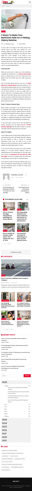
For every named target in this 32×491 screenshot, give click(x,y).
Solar (3, 275)
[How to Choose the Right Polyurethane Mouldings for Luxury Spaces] (9, 206)
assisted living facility (25, 74)
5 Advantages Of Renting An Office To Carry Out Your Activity (9, 190)
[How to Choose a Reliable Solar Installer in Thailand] (16, 267)
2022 (4, 430)
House (3, 31)
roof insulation (5, 467)
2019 (4, 440)
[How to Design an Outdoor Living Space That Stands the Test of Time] (9, 227)
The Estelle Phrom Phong (17, 467)
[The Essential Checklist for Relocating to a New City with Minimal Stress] (23, 227)
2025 (4, 419)
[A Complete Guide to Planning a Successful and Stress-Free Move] (24, 297)
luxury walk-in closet (7, 461)
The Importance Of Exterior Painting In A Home (24, 190)
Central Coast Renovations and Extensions (12, 453)
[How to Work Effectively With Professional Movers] (8, 315)
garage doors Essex (20, 459)
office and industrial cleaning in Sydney (12, 464)
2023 (4, 426)
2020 (4, 437)
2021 (4, 433)
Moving (19, 300)
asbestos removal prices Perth (9, 450)
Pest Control (5, 300)
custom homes (14, 456)
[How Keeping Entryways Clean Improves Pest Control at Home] (8, 297)
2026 (4, 382)
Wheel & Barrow (6, 470)
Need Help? (16, 481)
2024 (4, 423)
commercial (5, 456)
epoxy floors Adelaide (7, 459)
